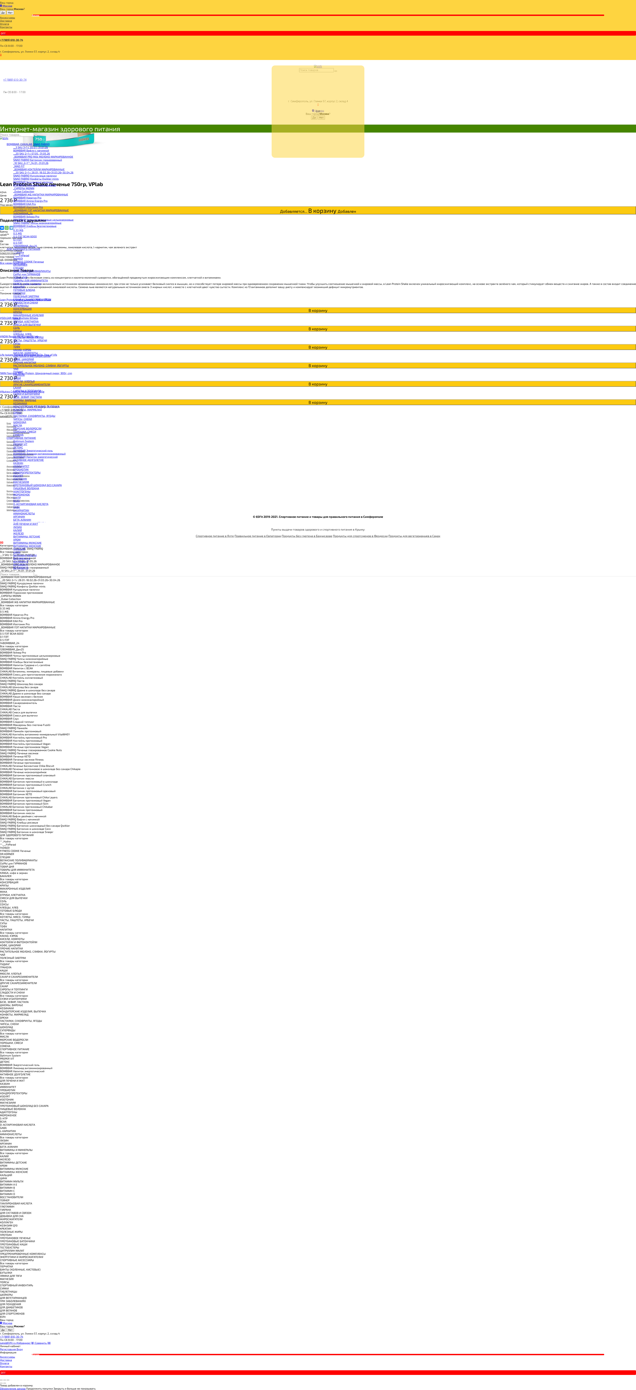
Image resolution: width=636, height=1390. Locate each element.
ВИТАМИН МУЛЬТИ (25, 555)
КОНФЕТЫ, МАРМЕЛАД (27, 409)
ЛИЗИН (17, 527)
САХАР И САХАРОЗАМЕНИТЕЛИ (32, 299)
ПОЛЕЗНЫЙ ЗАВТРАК (26, 296)
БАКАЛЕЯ (19, 286)
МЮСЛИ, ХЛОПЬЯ (24, 381)
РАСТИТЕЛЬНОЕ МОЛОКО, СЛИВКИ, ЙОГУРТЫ (41, 365)
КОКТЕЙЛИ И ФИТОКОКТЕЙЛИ (32, 356)
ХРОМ (17, 539)
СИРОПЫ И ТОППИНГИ (27, 390)
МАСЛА (17, 425)
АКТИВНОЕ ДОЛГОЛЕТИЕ (28, 459)
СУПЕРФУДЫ (21, 305)
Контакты (6, 26)
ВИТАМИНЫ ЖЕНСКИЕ (27, 545)
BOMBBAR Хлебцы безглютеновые (34, 225)
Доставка (6, 20)
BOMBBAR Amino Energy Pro (30, 200)
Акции (35, 15)
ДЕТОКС (18, 447)
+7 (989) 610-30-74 (11, 39)
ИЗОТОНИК (20, 478)
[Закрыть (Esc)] (1, 1380)
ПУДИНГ (18, 371)
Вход (20, 1349)
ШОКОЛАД (19, 422)
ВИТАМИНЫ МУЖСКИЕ (27, 542)
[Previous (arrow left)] (1, 1383)
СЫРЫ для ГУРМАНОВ (26, 274)
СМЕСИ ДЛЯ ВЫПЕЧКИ (27, 324)
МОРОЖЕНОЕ (21, 494)
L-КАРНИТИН (21, 510)
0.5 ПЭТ (18, 242)
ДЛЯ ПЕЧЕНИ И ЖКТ (25, 523)
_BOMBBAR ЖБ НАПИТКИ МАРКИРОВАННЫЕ (40, 194)
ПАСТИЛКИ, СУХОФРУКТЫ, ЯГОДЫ (34, 415)
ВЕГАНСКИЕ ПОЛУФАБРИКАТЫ (32, 271)
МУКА (16, 318)
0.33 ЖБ (18, 230)
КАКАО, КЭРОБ (22, 349)
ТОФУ (16, 346)
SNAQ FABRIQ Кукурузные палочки (35, 175)
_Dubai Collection (23, 191)
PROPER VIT (20, 444)
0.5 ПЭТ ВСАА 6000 (25, 236)
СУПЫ (16, 343)
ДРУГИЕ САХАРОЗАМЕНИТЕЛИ (31, 384)
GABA (16, 507)
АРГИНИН (19, 516)
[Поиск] (36, 135)
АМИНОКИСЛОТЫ (24, 513)
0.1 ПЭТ (17, 239)
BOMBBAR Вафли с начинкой (31, 150)
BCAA (16, 500)
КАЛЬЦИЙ (19, 549)
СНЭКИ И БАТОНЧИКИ (26, 393)
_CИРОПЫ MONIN (23, 188)
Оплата (4, 23)
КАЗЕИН (18, 463)
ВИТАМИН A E (21, 558)
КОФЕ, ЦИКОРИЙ (23, 359)
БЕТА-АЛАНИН (22, 519)
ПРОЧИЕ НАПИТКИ (24, 362)
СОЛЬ (16, 327)
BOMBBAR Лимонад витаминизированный (39, 453)
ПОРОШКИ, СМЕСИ (24, 431)
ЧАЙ (15, 368)
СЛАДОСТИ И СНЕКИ (25, 302)
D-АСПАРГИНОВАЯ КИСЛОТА (30, 504)
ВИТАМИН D (20, 567)
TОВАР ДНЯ (20, 277)
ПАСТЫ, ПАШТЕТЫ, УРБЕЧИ (30, 340)
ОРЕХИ (17, 412)
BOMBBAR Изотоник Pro (28, 207)
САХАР (17, 387)
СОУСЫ (17, 330)
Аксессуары (7, 17)
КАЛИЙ (17, 530)
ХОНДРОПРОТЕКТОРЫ (27, 472)
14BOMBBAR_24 (23, 213)
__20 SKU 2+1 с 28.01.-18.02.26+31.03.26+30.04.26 (43, 172)
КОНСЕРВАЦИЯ (22, 308)
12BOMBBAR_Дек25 (25, 245)
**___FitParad (21, 255)
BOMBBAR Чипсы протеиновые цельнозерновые (43, 219)
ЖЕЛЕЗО (18, 533)
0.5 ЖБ (17, 233)
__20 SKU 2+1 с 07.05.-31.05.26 (31, 153)
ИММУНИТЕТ (21, 466)
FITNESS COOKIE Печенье (28, 261)
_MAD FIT (19, 166)
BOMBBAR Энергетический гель (33, 450)
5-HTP (17, 497)
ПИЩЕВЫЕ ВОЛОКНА (26, 488)
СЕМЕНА (18, 434)
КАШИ (17, 378)
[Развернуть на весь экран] (4, 1380)
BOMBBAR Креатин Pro (27, 197)
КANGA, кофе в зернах (27, 283)
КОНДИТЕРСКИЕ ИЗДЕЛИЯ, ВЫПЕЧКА (36, 406)
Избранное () (25, 1342)
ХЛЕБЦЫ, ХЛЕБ (22, 334)
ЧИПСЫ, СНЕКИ (22, 419)
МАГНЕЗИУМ (21, 481)
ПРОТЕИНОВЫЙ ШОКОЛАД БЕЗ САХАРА (37, 485)
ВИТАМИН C (20, 564)
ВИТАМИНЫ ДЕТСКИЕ (26, 536)
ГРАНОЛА (19, 374)
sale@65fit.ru (8, 1342)
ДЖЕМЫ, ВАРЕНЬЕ (24, 400)
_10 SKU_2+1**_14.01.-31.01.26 (30, 163)
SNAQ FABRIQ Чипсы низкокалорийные (37, 222)
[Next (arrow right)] (4, 1383)
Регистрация (8, 1349)
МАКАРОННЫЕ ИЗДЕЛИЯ (28, 315)
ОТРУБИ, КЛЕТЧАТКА (26, 321)
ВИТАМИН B (20, 561)
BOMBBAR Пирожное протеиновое (34, 185)
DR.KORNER (20, 264)
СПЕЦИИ (18, 267)
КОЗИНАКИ (20, 403)
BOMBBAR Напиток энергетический (35, 456)
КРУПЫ (17, 311)
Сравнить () (43, 1342)
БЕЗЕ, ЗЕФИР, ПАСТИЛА (27, 396)
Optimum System (23, 441)
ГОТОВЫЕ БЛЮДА (24, 289)
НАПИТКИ (19, 293)
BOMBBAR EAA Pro (24, 203)
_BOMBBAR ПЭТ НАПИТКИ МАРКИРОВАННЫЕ (41, 210)
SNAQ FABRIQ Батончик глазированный (37, 159)
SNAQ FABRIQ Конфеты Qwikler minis (36, 178)
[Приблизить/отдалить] (8, 1380)
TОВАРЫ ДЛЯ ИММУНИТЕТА (30, 280)
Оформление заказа (13, 1388)
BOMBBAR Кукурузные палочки (33, 181)
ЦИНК (16, 552)
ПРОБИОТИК (21, 469)
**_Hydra (18, 252)
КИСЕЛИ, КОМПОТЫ (25, 352)
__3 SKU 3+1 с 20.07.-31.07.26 (30, 147)
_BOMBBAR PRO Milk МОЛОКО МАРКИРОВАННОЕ (43, 156)
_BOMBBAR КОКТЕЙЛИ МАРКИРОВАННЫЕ (39, 169)
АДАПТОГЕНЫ (21, 491)
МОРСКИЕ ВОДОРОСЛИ (27, 428)
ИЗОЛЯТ (18, 475)
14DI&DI (18, 258)
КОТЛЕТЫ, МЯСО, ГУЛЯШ (28, 337)
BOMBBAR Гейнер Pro (26, 216)
